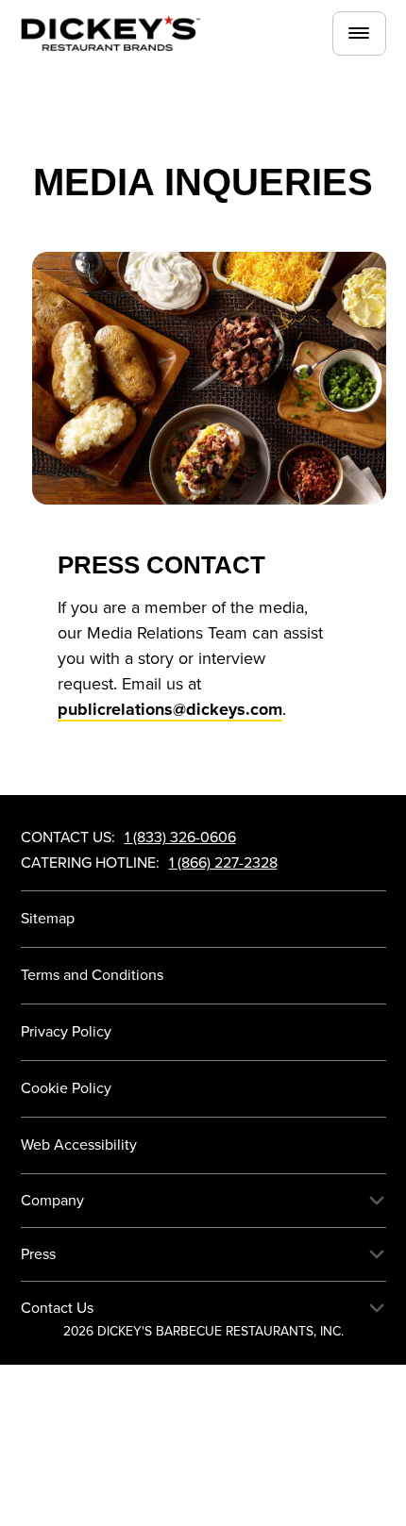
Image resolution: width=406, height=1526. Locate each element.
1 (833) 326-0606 (180, 837)
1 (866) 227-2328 (223, 863)
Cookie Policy (66, 1088)
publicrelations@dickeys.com (170, 709)
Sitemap (48, 918)
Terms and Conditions (92, 975)
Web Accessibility (79, 1145)
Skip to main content (178, 95)
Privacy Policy (66, 1031)
